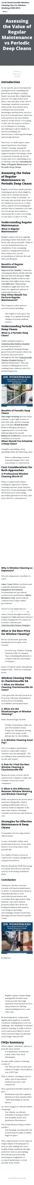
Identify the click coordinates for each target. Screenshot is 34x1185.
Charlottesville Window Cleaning (15, 343)
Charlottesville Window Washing (15, 625)
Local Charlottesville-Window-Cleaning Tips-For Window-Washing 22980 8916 (15, 5)
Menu (4, 11)
